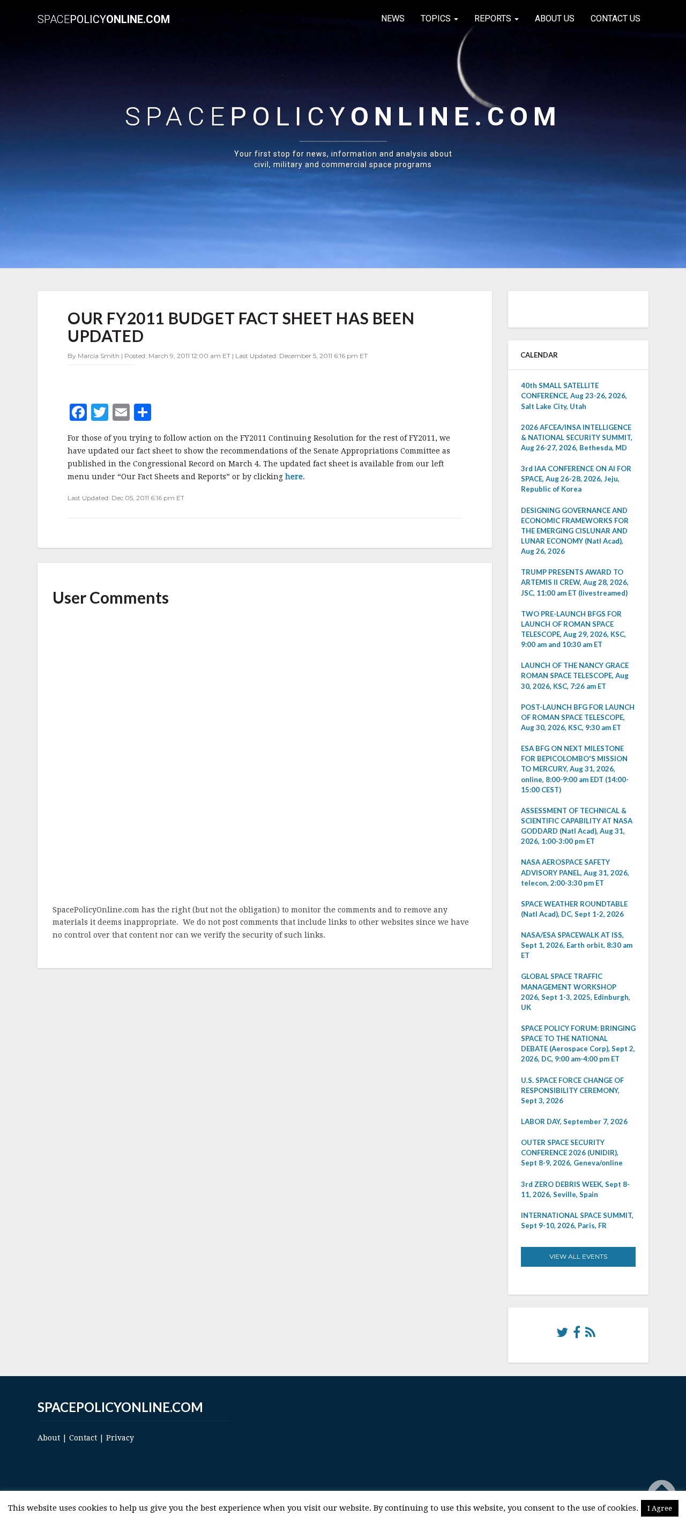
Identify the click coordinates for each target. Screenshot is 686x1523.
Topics (437, 18)
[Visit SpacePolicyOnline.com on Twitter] (562, 1335)
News (393, 18)
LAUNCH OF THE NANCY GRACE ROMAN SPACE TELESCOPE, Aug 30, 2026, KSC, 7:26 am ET (575, 675)
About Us (555, 18)
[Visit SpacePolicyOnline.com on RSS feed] (590, 1335)
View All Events (578, 1256)
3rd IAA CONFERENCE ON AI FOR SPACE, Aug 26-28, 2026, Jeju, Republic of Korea (576, 478)
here (294, 476)
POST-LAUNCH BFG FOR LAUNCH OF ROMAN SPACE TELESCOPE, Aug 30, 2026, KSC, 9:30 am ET (578, 717)
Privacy (120, 1437)
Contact (83, 1437)
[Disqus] (265, 756)
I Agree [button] (659, 1508)
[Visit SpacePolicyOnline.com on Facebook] (576, 1335)
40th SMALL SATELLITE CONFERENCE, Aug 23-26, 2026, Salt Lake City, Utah (574, 395)
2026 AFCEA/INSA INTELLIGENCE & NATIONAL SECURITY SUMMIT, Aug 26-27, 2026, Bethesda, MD (576, 437)
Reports (493, 18)
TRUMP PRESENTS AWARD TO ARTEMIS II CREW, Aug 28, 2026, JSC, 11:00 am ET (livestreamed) (575, 582)
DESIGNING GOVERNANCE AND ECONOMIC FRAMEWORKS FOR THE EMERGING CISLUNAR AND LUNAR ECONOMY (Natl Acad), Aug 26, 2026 (575, 531)
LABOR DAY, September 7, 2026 (574, 1121)
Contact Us (615, 18)
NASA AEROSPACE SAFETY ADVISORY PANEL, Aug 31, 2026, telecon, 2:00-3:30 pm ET (575, 872)
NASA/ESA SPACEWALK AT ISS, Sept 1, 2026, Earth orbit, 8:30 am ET (576, 945)
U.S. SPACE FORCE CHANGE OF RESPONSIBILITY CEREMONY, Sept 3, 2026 (572, 1090)
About (49, 1437)
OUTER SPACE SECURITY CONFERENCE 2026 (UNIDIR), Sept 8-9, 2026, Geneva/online (572, 1152)
